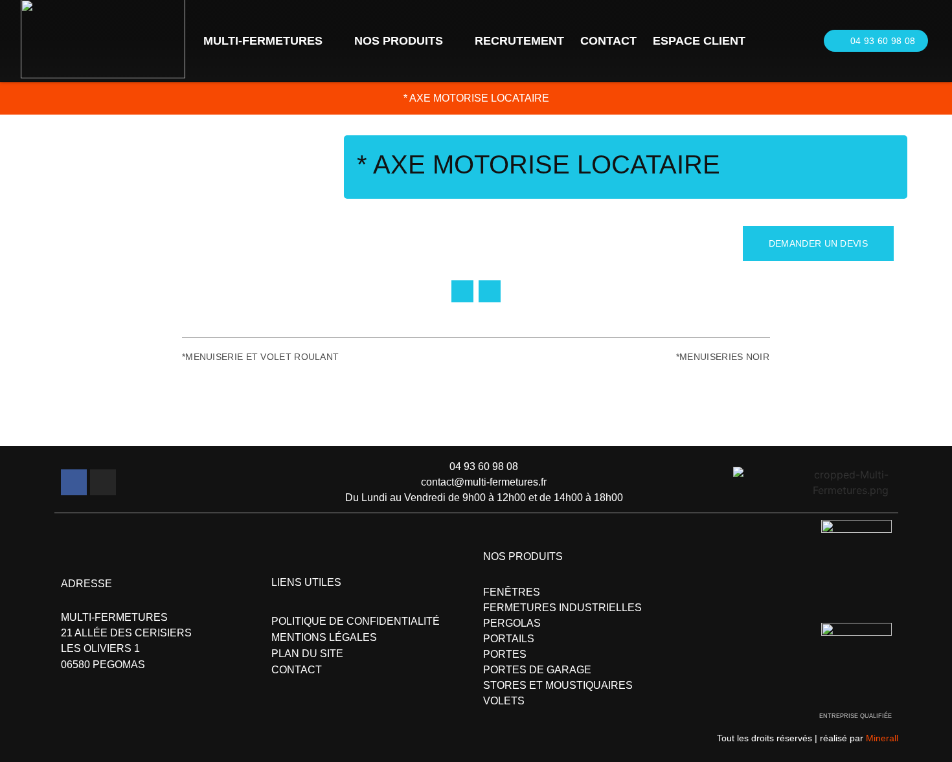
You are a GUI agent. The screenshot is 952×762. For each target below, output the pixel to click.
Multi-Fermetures (263, 40)
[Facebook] (74, 482)
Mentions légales (324, 637)
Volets (504, 700)
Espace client (699, 40)
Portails (508, 638)
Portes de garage (537, 669)
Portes (505, 654)
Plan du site (307, 653)
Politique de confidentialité (355, 621)
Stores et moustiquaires (558, 685)
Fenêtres (511, 592)
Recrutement (519, 40)
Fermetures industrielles (562, 607)
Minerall (882, 738)
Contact (608, 40)
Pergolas (512, 623)
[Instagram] (103, 482)
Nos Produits (398, 40)
